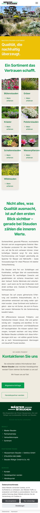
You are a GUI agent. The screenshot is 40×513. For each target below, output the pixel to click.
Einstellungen (20, 506)
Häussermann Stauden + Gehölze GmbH (19, 453)
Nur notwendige (29, 501)
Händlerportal (9, 478)
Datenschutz (5, 511)
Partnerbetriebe (10, 434)
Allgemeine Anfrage (13, 385)
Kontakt (7, 472)
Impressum (14, 511)
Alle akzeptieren (10, 501)
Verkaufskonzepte (11, 437)
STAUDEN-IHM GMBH (12, 456)
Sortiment (7, 441)
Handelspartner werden (14, 395)
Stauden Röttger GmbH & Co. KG (17, 460)
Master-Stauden (10, 430)
